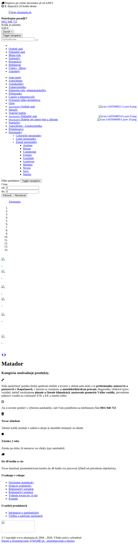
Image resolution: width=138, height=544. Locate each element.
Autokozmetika (17, 87)
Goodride (28, 158)
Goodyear (28, 161)
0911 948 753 (9, 21)
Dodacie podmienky (20, 485)
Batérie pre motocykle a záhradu (33, 119)
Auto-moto (15, 77)
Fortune (27, 155)
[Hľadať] (36, 40)
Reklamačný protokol (21, 492)
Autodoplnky (16, 83)
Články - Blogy (17, 68)
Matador (28, 164)
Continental (29, 151)
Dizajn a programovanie (15, 540)
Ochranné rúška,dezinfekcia (24, 100)
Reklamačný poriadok (21, 489)
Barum (27, 148)
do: (3, 191)
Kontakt (13, 498)
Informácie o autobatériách (24, 512)
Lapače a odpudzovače (22, 96)
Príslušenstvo (16, 129)
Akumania (14, 201)
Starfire (27, 174)
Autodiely (14, 71)
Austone (28, 145)
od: (3, 187)
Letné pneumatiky (26, 138)
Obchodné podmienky (21, 482)
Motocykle (15, 55)
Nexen (27, 167)
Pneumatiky (15, 132)
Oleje (12, 103)
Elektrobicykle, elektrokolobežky (27, 90)
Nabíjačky (14, 58)
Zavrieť (7, 31)
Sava (26, 171)
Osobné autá (16, 48)
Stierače (13, 109)
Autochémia (15, 80)
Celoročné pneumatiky (29, 135)
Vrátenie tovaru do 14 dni (23, 495)
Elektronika (15, 93)
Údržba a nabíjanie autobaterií (26, 515)
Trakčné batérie (17, 113)
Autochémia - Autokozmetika (25, 125)
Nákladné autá (17, 51)
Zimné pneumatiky (26, 142)
